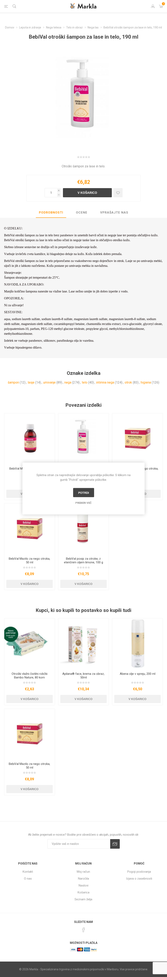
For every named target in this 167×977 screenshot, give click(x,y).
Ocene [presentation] (81, 212)
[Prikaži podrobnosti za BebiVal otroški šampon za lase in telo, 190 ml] (83, 438)
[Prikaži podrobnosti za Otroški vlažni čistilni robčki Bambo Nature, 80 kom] (29, 643)
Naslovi (83, 885)
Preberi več (83, 502)
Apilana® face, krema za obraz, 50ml (83, 675)
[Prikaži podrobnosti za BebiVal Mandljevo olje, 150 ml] (29, 438)
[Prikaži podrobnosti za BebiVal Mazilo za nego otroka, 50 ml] (29, 528)
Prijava (115, 844)
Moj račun (83, 871)
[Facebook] (83, 930)
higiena (146, 382)
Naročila (83, 878)
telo (84, 382)
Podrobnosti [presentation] (51, 212)
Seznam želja (83, 899)
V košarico (87, 192)
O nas (28, 878)
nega (67, 382)
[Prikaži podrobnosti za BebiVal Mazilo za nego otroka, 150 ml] (137, 438)
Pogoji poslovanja (139, 871)
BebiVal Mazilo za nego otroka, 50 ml (29, 560)
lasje (31, 382)
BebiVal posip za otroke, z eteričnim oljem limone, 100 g (83, 560)
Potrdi (83, 492)
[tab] (51, 213)
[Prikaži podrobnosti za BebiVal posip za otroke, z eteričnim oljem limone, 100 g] (83, 528)
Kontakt (28, 871)
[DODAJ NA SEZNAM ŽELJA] (118, 192)
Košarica (83, 892)
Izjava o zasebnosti (139, 878)
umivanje (49, 382)
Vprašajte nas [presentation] (114, 212)
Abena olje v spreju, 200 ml (137, 674)
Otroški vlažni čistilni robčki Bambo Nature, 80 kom (29, 675)
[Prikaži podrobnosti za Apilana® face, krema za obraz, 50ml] (83, 643)
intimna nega (105, 382)
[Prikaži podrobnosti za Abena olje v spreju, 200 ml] (137, 643)
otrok (128, 382)
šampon (13, 382)
